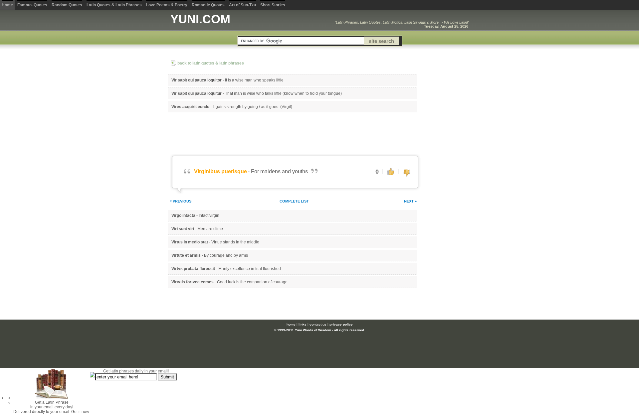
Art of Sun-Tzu (242, 5)
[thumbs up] (391, 171)
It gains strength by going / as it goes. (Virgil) (252, 106)
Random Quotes (67, 5)
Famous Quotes (32, 5)
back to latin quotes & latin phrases (210, 63)
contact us (318, 324)
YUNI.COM (200, 19)
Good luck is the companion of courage (252, 282)
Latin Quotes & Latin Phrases (114, 5)
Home (7, 5)
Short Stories (272, 5)
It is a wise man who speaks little (254, 80)
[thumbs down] (407, 173)
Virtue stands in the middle (235, 242)
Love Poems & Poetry (166, 5)
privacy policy (341, 324)
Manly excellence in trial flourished (249, 268)
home (291, 324)
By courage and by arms (226, 255)
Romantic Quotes (208, 5)
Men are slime (210, 228)
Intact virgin (209, 215)
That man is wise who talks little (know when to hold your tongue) (283, 93)
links (303, 324)
